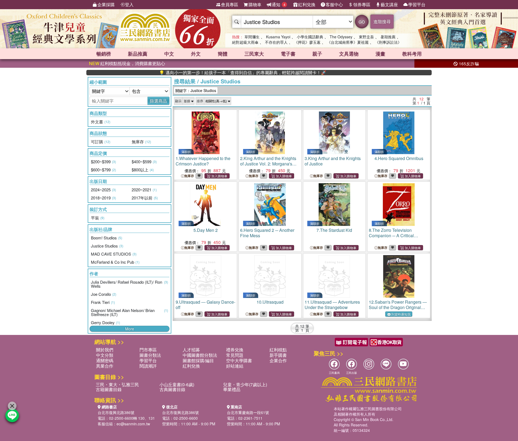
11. (332, 304)
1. (203, 161)
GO (362, 22)
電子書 (288, 53)
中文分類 (104, 355)
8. (391, 235)
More (129, 328)
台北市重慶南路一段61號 (248, 412)
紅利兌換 (306, 4)
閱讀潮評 (148, 366)
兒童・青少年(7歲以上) (245, 384)
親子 (317, 53)
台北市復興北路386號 (116, 412)
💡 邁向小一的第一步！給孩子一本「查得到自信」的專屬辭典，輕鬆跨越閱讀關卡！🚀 (228, 72)
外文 (196, 53)
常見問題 (234, 355)
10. (270, 302)
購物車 (254, 4)
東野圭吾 (366, 36)
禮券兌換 (234, 350)
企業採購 (106, 4)
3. (333, 161)
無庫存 (189, 176)
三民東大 (254, 53)
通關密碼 (104, 360)
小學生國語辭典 (310, 36)
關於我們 (104, 350)
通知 (278, 4)
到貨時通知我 (401, 314)
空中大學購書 (239, 360)
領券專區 (361, 4)
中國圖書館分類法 (200, 355)
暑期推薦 (388, 36)
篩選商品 (158, 101)
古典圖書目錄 (172, 389)
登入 (129, 4)
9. (205, 304)
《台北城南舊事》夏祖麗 (348, 42)
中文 (169, 53)
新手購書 (278, 355)
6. (267, 233)
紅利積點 (278, 350)
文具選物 (349, 53)
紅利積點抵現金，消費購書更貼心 (127, 63)
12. (398, 307)
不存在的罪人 (276, 42)
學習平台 (416, 4)
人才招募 (191, 350)
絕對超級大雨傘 (245, 42)
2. (268, 163)
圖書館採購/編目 (198, 360)
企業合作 (278, 360)
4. (398, 158)
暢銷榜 (103, 53)
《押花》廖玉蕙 (307, 42)
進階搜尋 (382, 21)
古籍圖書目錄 (109, 389)
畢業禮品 (231, 389)
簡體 (222, 53)
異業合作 (104, 366)
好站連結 (234, 366)
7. (334, 230)
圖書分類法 (150, 355)
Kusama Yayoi (278, 36)
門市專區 (148, 350)
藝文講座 (389, 4)
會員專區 (229, 4)
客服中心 (334, 4)
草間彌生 (252, 36)
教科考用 (412, 53)
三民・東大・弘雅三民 (117, 384)
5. (205, 230)
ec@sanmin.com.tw (133, 423)
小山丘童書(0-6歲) (176, 384)
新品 (137, 53)
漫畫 (380, 53)
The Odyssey (341, 36)
